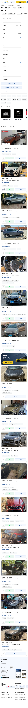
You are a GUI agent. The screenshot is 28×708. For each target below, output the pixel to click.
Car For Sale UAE (4, 696)
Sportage (14, 154)
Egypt (10, 686)
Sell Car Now (8, 362)
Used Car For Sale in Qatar (19, 697)
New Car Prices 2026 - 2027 (12, 87)
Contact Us (16, 687)
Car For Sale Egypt (5, 694)
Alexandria (6, 154)
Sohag (5, 346)
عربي (13, 2)
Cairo (5, 487)
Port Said (5, 314)
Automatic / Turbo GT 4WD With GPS (10, 489)
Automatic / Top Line (21, 314)
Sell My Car (22, 2)
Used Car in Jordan (18, 696)
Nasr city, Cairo (7, 455)
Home (15, 685)
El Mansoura (6, 552)
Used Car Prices (12, 83)
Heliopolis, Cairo (7, 185)
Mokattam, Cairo (7, 280)
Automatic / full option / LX (8, 282)
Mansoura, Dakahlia (7, 217)
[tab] (5, 91)
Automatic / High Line (7, 392)
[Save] (25, 132)
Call (21, 158)
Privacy (15, 690)
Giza (5, 618)
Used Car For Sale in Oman (20, 699)
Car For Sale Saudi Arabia (6, 697)
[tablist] (14, 91)
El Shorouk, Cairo (7, 390)
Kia (10, 154)
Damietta (6, 424)
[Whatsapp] (9, 158)
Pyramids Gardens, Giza (8, 249)
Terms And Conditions (19, 688)
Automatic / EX (20, 424)
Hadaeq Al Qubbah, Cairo (8, 649)
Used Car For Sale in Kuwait (20, 694)
